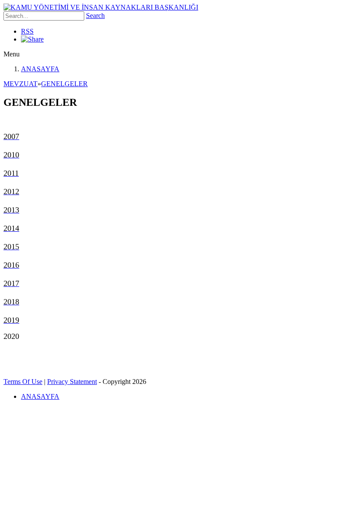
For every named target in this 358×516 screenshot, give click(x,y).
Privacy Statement (72, 381)
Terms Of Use (22, 381)
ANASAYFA (40, 69)
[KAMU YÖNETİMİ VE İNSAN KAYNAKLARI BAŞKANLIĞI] (100, 7)
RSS (27, 31)
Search (95, 15)
